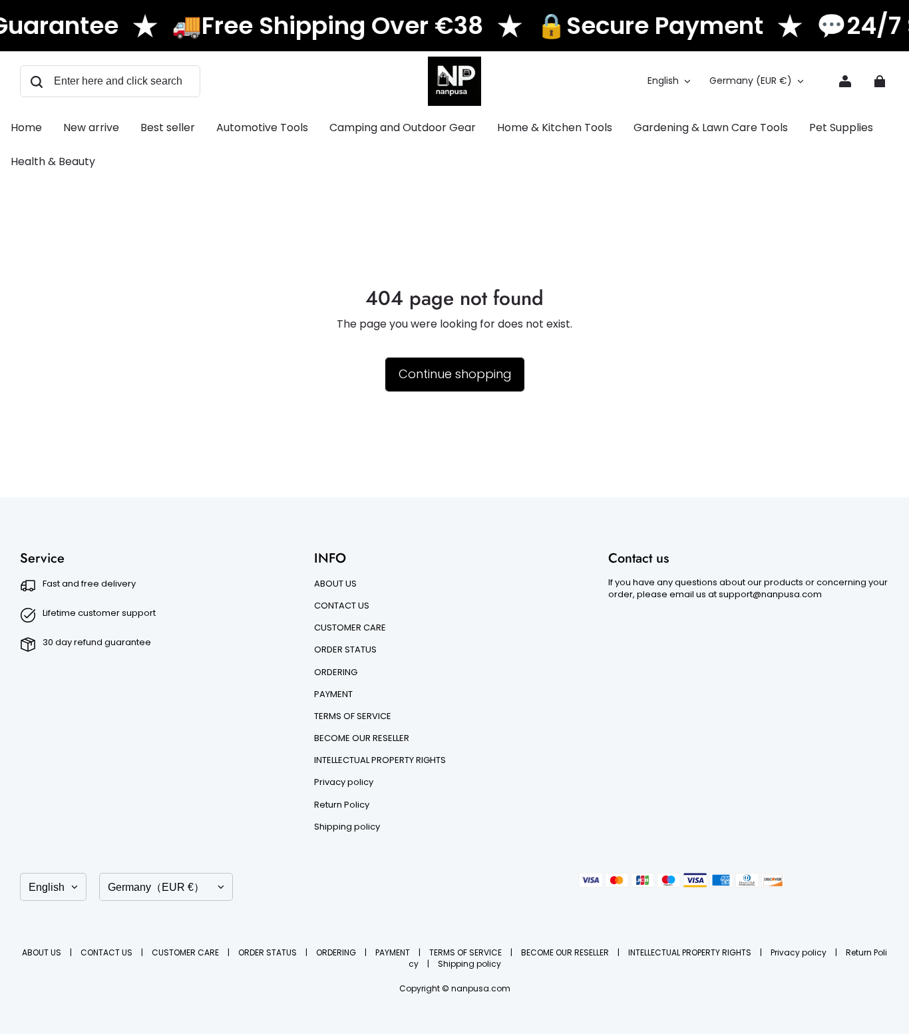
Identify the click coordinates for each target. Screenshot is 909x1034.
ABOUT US (335, 584)
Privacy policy (343, 782)
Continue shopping (455, 374)
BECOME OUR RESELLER (361, 738)
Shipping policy (347, 827)
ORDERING (335, 672)
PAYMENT (333, 694)
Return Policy (341, 805)
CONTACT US (341, 606)
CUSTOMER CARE (350, 628)
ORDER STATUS (345, 650)
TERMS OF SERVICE (352, 716)
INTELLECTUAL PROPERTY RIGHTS (380, 760)
